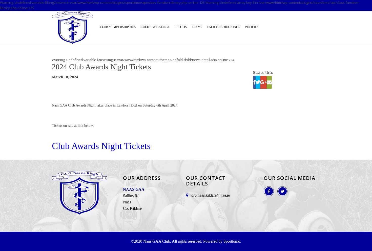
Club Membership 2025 (118, 27)
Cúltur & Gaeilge (155, 27)
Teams (197, 27)
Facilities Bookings (223, 27)
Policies (252, 27)
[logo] (72, 27)
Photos (181, 27)
